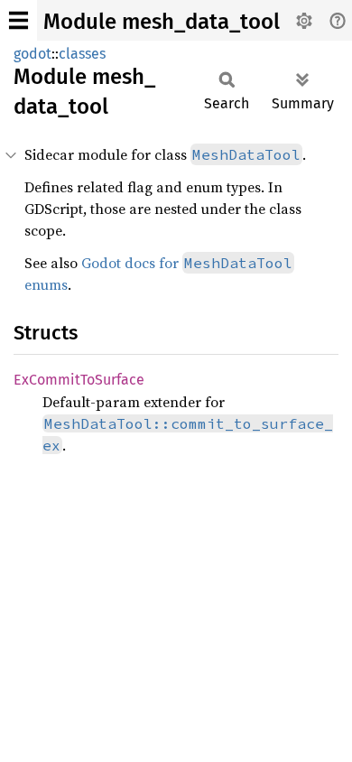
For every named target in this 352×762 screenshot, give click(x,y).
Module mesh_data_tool (161, 21)
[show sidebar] (18, 20)
